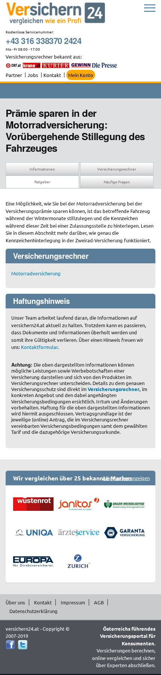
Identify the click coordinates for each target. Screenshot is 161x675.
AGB (99, 602)
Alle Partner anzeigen (126, 478)
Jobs (32, 75)
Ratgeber (42, 181)
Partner (14, 75)
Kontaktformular (39, 347)
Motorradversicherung (36, 273)
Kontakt (52, 75)
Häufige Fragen (117, 181)
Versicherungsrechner (116, 169)
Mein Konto (80, 75)
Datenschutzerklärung (33, 611)
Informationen (42, 169)
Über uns (15, 602)
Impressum (73, 602)
